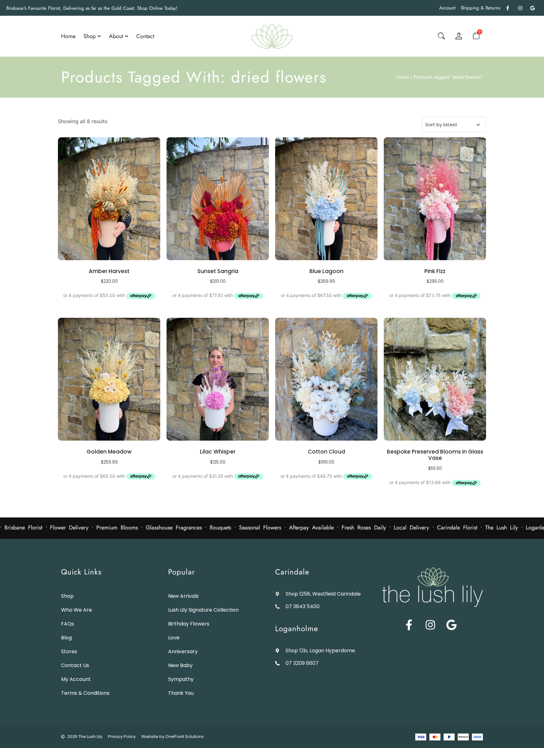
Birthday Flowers (188, 623)
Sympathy (181, 679)
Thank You (181, 693)
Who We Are (76, 610)
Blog (66, 637)
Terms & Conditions (85, 693)
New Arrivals (183, 596)
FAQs (67, 623)
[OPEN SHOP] (99, 36)
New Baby (180, 665)
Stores (69, 651)
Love (173, 637)
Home (402, 77)
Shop (67, 596)
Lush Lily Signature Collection (203, 610)
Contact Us (75, 665)
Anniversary (183, 651)
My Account (76, 679)
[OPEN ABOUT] (126, 36)
